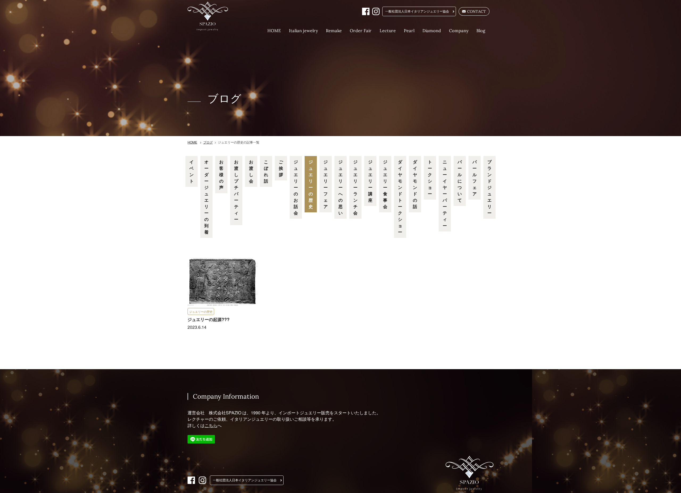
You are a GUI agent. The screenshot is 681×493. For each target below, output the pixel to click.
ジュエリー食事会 (385, 184)
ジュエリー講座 (370, 181)
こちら (211, 425)
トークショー (430, 178)
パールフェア (474, 178)
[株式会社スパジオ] (211, 16)
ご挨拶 (281, 168)
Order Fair (361, 30)
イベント (191, 171)
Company (458, 30)
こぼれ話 (266, 171)
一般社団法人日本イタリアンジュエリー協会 (417, 11)
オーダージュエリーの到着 (206, 197)
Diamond (431, 30)
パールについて (460, 181)
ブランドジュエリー (489, 187)
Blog (480, 30)
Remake (334, 30)
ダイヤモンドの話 (415, 184)
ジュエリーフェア (325, 184)
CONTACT (476, 11)
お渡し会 (251, 171)
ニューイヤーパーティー (445, 194)
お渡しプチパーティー (236, 190)
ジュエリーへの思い (340, 187)
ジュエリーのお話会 (296, 187)
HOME (274, 30)
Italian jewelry (303, 30)
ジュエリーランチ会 (355, 187)
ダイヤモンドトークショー (400, 197)
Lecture (388, 30)
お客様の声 (221, 174)
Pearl (409, 30)
